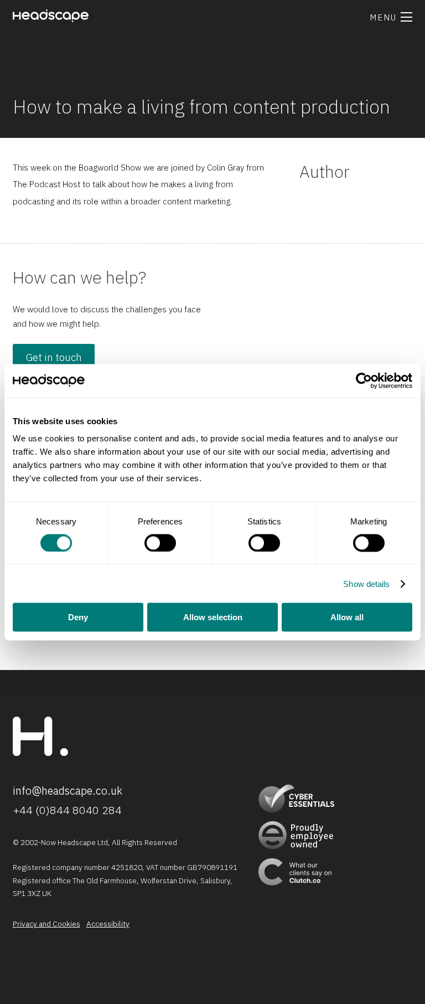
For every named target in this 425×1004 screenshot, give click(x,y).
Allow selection (212, 617)
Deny (78, 617)
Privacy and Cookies (46, 924)
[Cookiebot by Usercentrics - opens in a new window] (363, 380)
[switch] (160, 543)
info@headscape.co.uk (67, 790)
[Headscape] (40, 753)
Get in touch (54, 357)
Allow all (347, 617)
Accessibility (107, 924)
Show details (366, 583)
